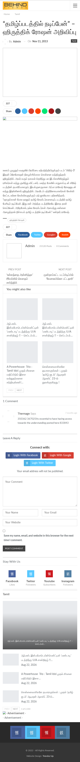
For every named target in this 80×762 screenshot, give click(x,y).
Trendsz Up (48, 756)
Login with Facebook (26, 455)
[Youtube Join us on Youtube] (47, 730)
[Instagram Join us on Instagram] (62, 730)
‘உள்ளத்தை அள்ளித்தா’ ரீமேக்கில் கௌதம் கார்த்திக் (20, 278)
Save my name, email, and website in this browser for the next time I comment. (38, 538)
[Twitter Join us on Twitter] (32, 730)
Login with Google (60, 455)
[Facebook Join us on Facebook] (17, 730)
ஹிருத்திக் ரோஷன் (16, 220)
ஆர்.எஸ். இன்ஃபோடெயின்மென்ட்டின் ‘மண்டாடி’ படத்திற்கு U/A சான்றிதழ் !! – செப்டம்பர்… (40, 642)
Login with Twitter (42, 463)
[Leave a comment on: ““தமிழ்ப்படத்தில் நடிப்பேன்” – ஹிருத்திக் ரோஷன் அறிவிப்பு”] (14, 103)
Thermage (24, 413)
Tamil (74, 41)
